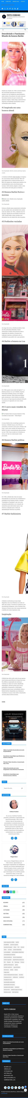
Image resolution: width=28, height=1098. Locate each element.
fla (12, 962)
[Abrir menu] (3, 30)
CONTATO (23, 1)
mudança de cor (7, 977)
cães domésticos (8, 957)
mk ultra (21, 974)
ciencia (22, 947)
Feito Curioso (13, 15)
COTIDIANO (6, 910)
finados (9, 962)
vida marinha (15, 992)
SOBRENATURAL (7, 924)
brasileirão (6, 944)
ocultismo (21, 977)
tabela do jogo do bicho (16, 989)
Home (2, 1)
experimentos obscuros (18, 959)
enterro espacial (7, 959)
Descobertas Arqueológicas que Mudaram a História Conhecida (14, 756)
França (22, 962)
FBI (5, 962)
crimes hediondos (17, 949)
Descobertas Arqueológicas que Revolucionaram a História (11, 774)
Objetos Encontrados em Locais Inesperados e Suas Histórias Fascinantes (13, 768)
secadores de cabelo (8, 987)
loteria (11, 969)
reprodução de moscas (9, 984)
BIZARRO (5, 902)
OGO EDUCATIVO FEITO (8, 5)
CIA (18, 947)
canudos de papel (8, 947)
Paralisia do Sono (8, 979)
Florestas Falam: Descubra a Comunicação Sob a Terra (13, 762)
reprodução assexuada (9, 982)
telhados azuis (7, 992)
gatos (16, 964)
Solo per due (7, 989)
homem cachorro (8, 967)
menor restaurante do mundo (11, 974)
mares (16, 969)
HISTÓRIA (6, 913)
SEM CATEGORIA (7, 921)
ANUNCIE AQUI (16, 1)
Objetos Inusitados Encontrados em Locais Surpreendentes (13, 750)
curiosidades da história (9, 954)
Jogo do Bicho (16, 967)
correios (10, 949)
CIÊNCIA (5, 906)
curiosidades (7, 952)
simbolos (17, 987)
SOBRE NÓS (8, 1)
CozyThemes (4, 1093)
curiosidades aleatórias (18, 952)
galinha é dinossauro (9, 964)
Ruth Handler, (16, 177)
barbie (17, 942)
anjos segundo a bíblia (9, 942)
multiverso (15, 977)
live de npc (6, 969)
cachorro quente (14, 944)
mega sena (6, 972)
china (15, 947)
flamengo (17, 962)
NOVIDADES (6, 917)
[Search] (22, 788)
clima (5, 949)
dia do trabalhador (17, 957)
